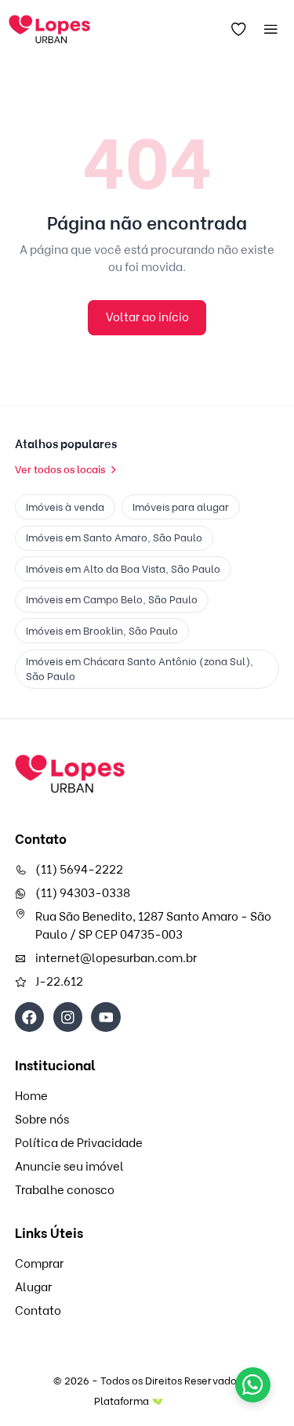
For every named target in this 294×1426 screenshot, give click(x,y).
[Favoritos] (238, 30)
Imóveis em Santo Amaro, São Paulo (114, 537)
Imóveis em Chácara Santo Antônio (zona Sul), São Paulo (139, 668)
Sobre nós (42, 1120)
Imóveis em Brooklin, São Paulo (102, 630)
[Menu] (270, 30)
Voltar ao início (147, 317)
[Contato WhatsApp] (252, 1384)
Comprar (39, 1264)
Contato (38, 1311)
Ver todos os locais (60, 469)
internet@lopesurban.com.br (116, 958)
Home (31, 1096)
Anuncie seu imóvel (69, 1167)
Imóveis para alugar (180, 507)
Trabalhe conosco (64, 1190)
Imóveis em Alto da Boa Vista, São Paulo (123, 569)
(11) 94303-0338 (82, 893)
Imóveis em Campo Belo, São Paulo (112, 599)
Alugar (33, 1287)
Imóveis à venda (65, 507)
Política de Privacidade (79, 1143)
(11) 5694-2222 (79, 870)
